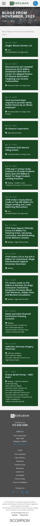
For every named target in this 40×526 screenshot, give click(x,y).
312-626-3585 (20, 425)
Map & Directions (20, 444)
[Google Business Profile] (27, 492)
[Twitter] (18, 492)
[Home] (19, 3)
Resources (20, 468)
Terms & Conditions (20, 482)
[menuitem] (14, 515)
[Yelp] (22, 492)
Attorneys (20, 461)
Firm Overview (20, 454)
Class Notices (20, 458)
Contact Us (20, 472)
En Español (20, 475)
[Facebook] (13, 492)
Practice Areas (20, 465)
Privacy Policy (20, 479)
